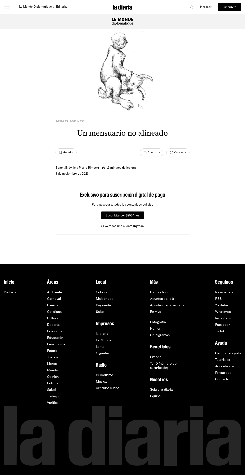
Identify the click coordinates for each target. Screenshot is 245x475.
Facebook (222, 325)
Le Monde (103, 340)
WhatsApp (223, 312)
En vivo (155, 312)
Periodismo (104, 375)
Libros (52, 364)
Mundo (52, 370)
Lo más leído (159, 292)
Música (101, 381)
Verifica (53, 403)
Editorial (62, 6)
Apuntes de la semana (167, 305)
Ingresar (206, 7)
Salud (51, 390)
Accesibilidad (225, 366)
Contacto (222, 379)
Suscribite (229, 7)
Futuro (52, 351)
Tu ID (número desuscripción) (163, 365)
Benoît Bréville (66, 167)
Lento (100, 347)
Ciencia (52, 305)
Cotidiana (54, 312)
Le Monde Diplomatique (35, 6)
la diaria (102, 334)
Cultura (52, 318)
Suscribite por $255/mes (123, 215)
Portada (10, 292)
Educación (55, 338)
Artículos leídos (107, 388)
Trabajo (53, 396)
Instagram (223, 318)
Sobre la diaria (161, 389)
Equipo (155, 396)
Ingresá (138, 226)
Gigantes (102, 353)
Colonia (101, 292)
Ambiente (54, 292)
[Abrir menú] (7, 7)
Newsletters (224, 292)
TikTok (220, 331)
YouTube (221, 305)
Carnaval (54, 299)
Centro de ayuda (228, 353)
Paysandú (103, 305)
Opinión (53, 377)
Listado (155, 357)
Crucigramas (160, 335)
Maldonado (105, 299)
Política (52, 383)
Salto (100, 312)
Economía (54, 331)
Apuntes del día (162, 299)
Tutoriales (222, 360)
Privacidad (223, 373)
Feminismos (56, 344)
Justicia (53, 357)
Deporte (53, 325)
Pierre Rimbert (89, 167)
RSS (218, 299)
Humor (155, 328)
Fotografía (158, 322)
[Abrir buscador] (191, 7)
